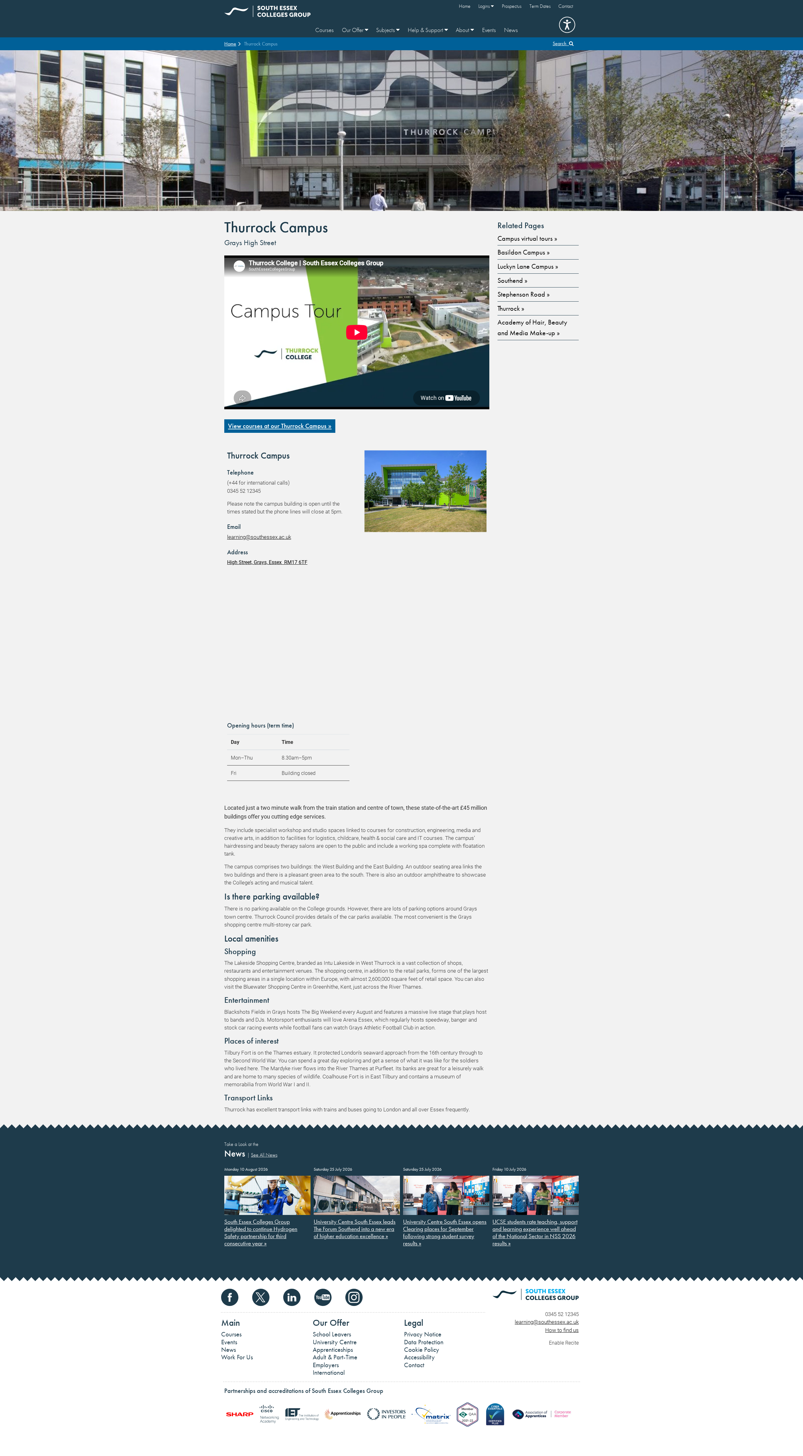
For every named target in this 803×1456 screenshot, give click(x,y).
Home (465, 6)
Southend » (512, 280)
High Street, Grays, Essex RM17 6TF (267, 562)
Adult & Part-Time (335, 1357)
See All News (264, 1155)
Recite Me (567, 25)
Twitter (260, 1297)
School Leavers (332, 1334)
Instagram (354, 1297)
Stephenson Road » (523, 294)
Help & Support (426, 30)
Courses (324, 30)
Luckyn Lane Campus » (527, 266)
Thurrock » (510, 308)
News (511, 30)
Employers (326, 1365)
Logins (484, 6)
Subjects (386, 30)
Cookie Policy (421, 1350)
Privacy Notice (422, 1334)
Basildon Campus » (523, 252)
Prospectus (511, 6)
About (463, 30)
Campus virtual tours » (527, 238)
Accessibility (419, 1357)
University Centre (335, 1342)
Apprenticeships (333, 1350)
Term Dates (539, 6)
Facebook (229, 1297)
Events (489, 30)
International (329, 1372)
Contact (565, 6)
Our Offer (353, 30)
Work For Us (237, 1357)
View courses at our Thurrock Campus (277, 426)
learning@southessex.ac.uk (259, 536)
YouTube (323, 1297)
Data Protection (424, 1342)
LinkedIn (291, 1297)
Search (561, 43)
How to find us (562, 1330)
